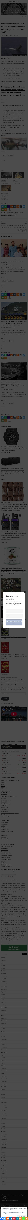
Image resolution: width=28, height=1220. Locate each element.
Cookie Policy (5, 1213)
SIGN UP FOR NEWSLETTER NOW (14, 622)
